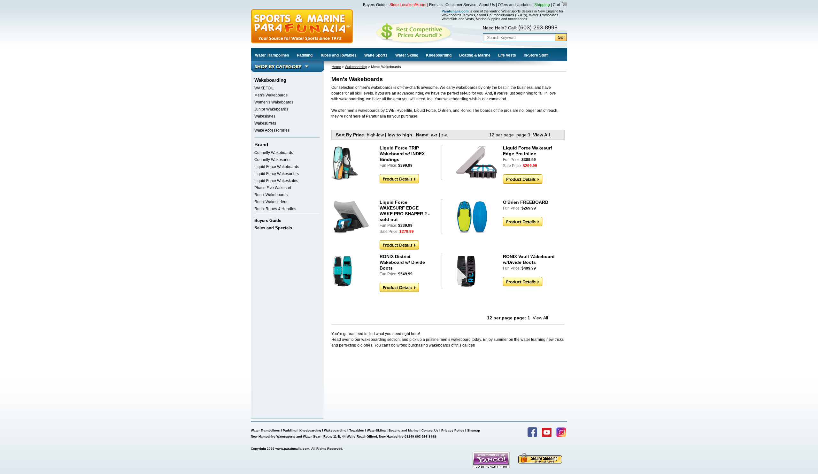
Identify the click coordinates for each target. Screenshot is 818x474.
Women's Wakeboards (273, 102)
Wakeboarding (356, 67)
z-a (444, 134)
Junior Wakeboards (271, 109)
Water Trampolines (272, 55)
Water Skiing (406, 55)
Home (336, 67)
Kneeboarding (438, 55)
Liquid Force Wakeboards (276, 166)
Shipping (542, 5)
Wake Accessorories (271, 130)
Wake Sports (376, 55)
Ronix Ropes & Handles (275, 209)
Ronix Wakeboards (271, 195)
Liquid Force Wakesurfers (276, 174)
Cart (556, 5)
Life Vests (507, 55)
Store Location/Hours (408, 5)
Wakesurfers (265, 123)
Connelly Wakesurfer (272, 159)
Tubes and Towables (338, 55)
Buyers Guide (375, 5)
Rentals (436, 5)
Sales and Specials (273, 228)
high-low (375, 134)
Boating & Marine (474, 55)
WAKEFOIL (264, 88)
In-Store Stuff (536, 55)
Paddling (305, 55)
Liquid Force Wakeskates (276, 181)
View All (541, 134)
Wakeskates (264, 116)
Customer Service (460, 5)
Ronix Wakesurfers (270, 202)
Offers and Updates (515, 5)
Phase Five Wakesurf (272, 188)
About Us (487, 5)
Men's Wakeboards (271, 95)
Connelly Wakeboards (273, 152)
